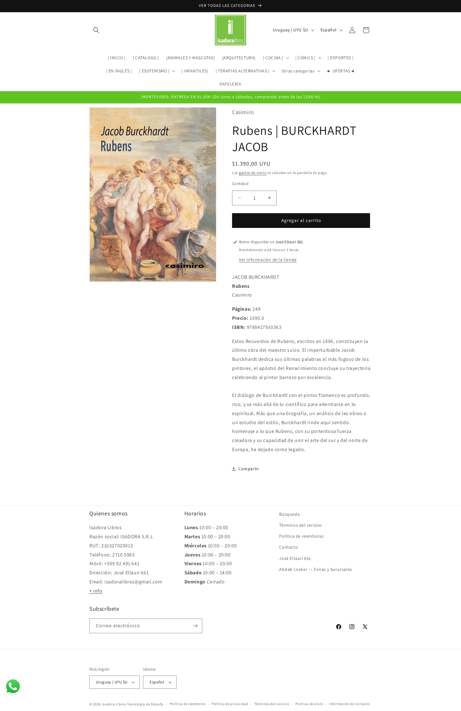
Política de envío (309, 704)
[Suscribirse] (195, 626)
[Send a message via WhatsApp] (13, 686)
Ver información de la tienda (268, 259)
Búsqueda (289, 514)
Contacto (288, 547)
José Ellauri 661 (295, 558)
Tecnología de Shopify (145, 704)
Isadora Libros (114, 704)
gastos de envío (253, 172)
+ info (96, 590)
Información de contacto (349, 704)
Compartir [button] (248, 468)
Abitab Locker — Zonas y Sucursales (315, 569)
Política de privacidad (230, 704)
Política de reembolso (301, 536)
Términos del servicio (300, 525)
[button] (96, 30)
